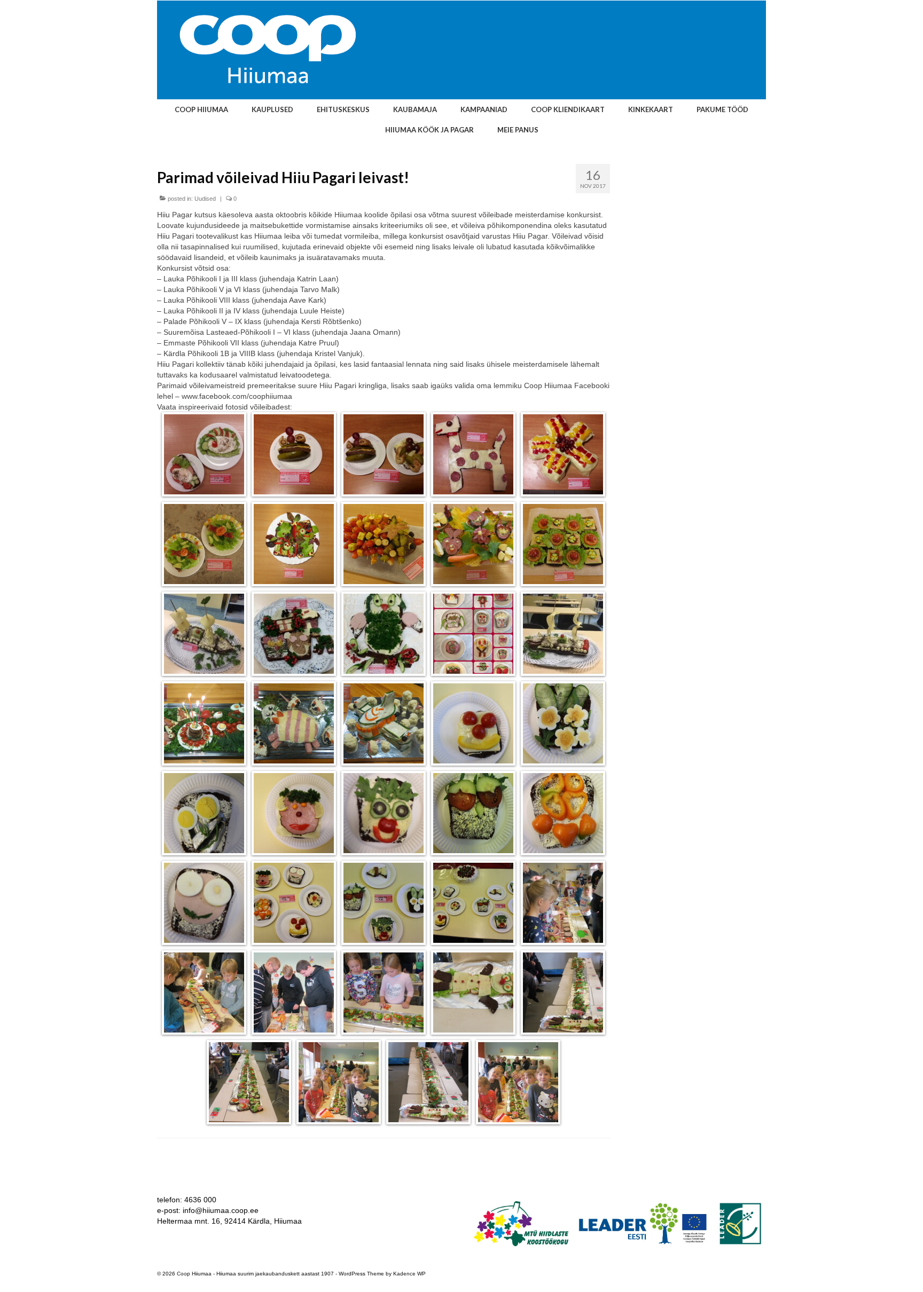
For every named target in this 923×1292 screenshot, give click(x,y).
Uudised (205, 198)
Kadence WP (409, 1274)
